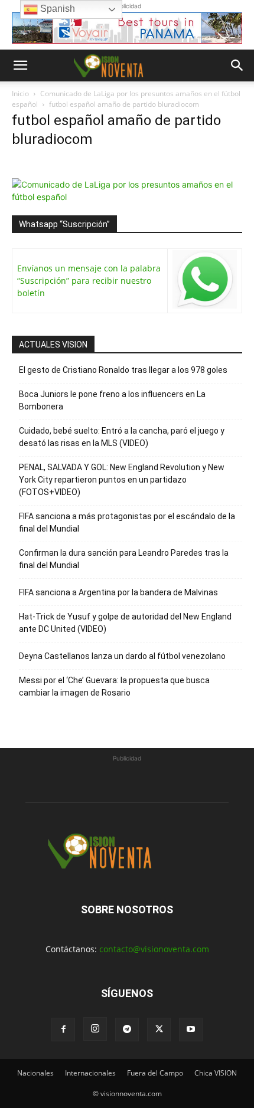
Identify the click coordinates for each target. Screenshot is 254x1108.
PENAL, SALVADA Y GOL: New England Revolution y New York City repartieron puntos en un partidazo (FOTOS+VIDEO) (121, 480)
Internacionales (90, 1073)
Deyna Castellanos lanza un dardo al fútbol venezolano (122, 656)
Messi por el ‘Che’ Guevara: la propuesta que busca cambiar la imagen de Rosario (114, 686)
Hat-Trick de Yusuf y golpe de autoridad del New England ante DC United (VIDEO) (125, 623)
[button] (20, 65)
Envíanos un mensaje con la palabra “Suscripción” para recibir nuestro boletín (89, 281)
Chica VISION (215, 1073)
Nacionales (35, 1073)
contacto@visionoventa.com (154, 949)
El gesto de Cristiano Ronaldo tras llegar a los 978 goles (123, 370)
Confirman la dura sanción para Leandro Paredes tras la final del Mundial (124, 559)
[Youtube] (191, 1029)
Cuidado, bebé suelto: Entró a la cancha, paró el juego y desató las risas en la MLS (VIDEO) (121, 437)
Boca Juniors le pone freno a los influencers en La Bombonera (112, 400)
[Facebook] (63, 1029)
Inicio (20, 93)
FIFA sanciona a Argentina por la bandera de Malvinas (118, 592)
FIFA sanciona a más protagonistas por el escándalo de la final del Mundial (127, 522)
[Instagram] (95, 1029)
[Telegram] (127, 1029)
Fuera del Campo (155, 1073)
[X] (159, 1029)
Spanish (56, 9)
